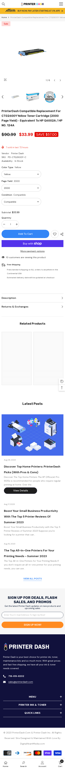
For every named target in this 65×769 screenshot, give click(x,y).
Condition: (14, 194)
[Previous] (54, 80)
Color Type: (11, 167)
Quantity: (7, 217)
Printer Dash (17, 153)
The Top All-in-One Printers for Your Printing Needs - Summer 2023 (29, 553)
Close (62, 11)
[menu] (61, 4)
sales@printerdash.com (20, 681)
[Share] (61, 234)
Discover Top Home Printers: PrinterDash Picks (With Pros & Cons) (32, 469)
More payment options (33, 251)
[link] (16, 374)
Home (4, 17)
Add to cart (25, 234)
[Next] (60, 80)
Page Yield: (11, 181)
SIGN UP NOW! (32, 624)
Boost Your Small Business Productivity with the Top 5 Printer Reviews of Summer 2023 (31, 516)
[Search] (3, 4)
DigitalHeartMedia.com (32, 743)
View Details (20, 490)
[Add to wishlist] (55, 234)
